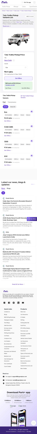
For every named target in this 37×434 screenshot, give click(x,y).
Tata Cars (16, 10)
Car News (6, 335)
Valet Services (7, 325)
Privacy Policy (21, 431)
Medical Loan (7, 356)
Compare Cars (8, 338)
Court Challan (7, 366)
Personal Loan (24, 331)
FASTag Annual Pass (9, 333)
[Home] (4, 2)
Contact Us (7, 311)
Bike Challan (24, 368)
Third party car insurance (24, 349)
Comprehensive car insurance (9, 347)
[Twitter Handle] (13, 302)
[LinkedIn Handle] (18, 302)
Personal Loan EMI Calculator (25, 334)
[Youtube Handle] (23, 302)
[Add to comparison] (31, 111)
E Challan (23, 317)
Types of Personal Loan (27, 353)
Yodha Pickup (6, 6)
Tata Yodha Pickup (26, 10)
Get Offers (18, 78)
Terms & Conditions (11, 431)
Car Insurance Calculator (24, 342)
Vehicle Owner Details (26, 338)
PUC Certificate (8, 363)
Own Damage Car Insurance (8, 360)
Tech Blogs (7, 322)
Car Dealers (7, 341)
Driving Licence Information (8, 329)
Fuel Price (23, 325)
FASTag (22, 320)
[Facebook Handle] (9, 302)
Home (3, 10)
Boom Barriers (8, 344)
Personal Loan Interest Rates (10, 352)
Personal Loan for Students (25, 357)
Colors (24, 6)
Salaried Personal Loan (26, 365)
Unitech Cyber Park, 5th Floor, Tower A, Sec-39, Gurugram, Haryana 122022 (18, 384)
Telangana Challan (8, 320)
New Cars (9, 10)
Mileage (16, 6)
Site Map (29, 431)
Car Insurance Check (26, 346)
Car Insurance (24, 314)
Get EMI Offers (26, 88)
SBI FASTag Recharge (9, 317)
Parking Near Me (25, 322)
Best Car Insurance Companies (25, 362)
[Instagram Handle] (4, 302)
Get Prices (8, 88)
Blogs (5, 314)
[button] (18, 204)
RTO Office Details (25, 328)
